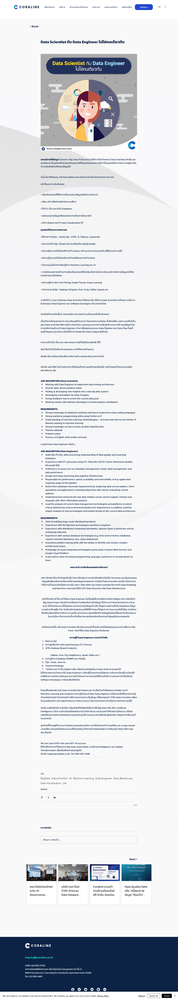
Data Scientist (60, 778)
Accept (167, 996)
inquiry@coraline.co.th (39, 957)
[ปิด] (174, 996)
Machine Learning (83, 778)
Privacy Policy (103, 996)
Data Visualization (51, 783)
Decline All (153, 996)
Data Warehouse (123, 778)
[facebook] (73, 989)
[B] (98, 989)
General (44, 789)
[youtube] (85, 989)
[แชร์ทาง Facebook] (42, 797)
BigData (45, 778)
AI (70, 778)
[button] (48, 859)
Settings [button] (141, 996)
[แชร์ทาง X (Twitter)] (48, 797)
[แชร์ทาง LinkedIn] (54, 797)
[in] (105, 989)
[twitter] (79, 989)
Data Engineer (103, 778)
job (65, 783)
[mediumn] (92, 989)
